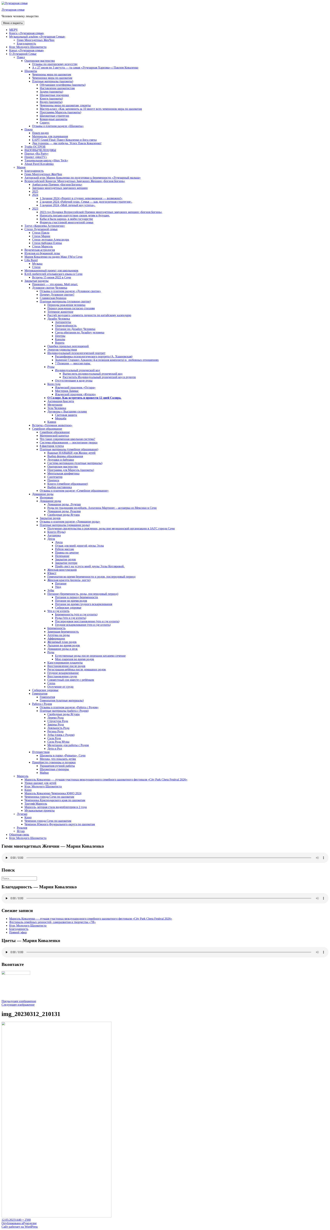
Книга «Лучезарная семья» (26, 33)
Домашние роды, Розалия (64, 511)
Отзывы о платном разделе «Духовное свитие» (70, 291)
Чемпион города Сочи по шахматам (47, 820)
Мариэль (22, 776)
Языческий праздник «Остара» (75, 387)
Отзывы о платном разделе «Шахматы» (58, 126)
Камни (51, 421)
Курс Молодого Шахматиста (27, 47)
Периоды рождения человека (66, 304)
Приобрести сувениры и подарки (54, 762)
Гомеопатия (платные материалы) (62, 700)
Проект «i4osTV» (35, 157)
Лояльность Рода (58, 728)
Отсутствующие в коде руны (73, 380)
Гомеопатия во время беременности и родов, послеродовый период (91, 576)
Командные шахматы (53, 119)
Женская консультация (62, 569)
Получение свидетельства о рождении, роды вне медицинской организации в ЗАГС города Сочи (111, 528)
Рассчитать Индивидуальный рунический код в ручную (99, 377)
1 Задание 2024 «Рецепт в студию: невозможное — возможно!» (81, 198)
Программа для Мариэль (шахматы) (70, 470)
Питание (60, 583)
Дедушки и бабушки (60, 459)
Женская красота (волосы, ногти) (69, 580)
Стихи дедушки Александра (50, 239)
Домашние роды (42, 494)
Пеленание (62, 556)
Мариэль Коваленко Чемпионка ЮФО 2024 (52, 793)
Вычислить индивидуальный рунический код (92, 373)
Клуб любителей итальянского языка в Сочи (53, 274)
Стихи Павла (40, 232)
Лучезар (22, 814)
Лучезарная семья (13, 9)
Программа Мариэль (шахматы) (60, 112)
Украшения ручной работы (57, 765)
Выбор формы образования (65, 456)
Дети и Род (54, 748)
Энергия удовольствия (62, 349)
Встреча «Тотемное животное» (52, 425)
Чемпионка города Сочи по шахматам (49, 796)
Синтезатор (54, 476)
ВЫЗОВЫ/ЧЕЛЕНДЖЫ (40, 150)
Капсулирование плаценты (65, 662)
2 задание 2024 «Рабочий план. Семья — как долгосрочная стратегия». (86, 201)
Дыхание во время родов (63, 645)
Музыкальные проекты (39, 810)
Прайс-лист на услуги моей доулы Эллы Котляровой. (90, 566)
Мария (21, 167)
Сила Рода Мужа (58, 741)
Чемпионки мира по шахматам (52, 77)
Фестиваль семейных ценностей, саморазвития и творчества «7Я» (52, 922)
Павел (21, 57)
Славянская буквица (53, 298)
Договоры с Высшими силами (67, 411)
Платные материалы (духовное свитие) (65, 301)
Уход (58, 587)
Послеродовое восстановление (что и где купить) (87, 621)
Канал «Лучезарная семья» (26, 50)
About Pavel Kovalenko (39, 163)
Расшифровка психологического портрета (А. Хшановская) (93, 356)
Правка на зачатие (67, 552)
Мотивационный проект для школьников (51, 270)
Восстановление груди (62, 676)
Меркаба (60, 418)
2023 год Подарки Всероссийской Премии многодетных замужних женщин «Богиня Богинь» (101, 212)
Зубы (50, 590)
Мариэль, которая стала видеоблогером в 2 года (55, 807)
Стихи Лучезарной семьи (40, 229)
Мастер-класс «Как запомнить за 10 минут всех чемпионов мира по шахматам (91, 108)
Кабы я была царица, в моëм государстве (66, 219)
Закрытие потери (66, 562)
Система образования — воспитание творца (68, 442)
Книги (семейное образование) (67, 483)
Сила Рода (54, 738)
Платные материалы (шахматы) (52, 81)
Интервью (46, 497)
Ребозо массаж (64, 549)
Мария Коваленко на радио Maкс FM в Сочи (53, 256)
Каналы (60, 339)
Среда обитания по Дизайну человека (79, 332)
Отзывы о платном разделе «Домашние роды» (70, 521)
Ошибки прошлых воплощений (68, 346)
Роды (50, 652)
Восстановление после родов (66, 666)
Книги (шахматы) (51, 98)
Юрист (51, 573)
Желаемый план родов (62, 642)
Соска (51, 683)
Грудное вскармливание (63, 673)
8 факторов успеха (52, 446)
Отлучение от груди (60, 686)
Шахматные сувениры (54, 769)
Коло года (53, 384)
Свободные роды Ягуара (63, 514)
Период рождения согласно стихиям (71, 308)
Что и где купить (58, 611)
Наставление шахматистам (57, 88)
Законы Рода (55, 724)
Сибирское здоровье (68, 607)
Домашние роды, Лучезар (64, 504)
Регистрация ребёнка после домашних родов (76, 669)
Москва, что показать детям (58, 759)
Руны (50, 366)
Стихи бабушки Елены (47, 243)
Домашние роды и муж (62, 648)
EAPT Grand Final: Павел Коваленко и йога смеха (64, 139)
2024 (35, 194)
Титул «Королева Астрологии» (44, 225)
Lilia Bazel (31, 260)
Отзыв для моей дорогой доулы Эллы (79, 545)
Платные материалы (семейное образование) (69, 449)
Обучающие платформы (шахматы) (63, 84)
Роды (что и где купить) (70, 617)
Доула (51, 538)
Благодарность (26, 43)
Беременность (56, 628)
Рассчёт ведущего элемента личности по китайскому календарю (89, 315)
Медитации (54, 404)
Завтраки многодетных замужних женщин (60, 188)
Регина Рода (55, 731)
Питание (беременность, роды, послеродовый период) (82, 593)
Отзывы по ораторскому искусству (55, 64)
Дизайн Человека (58, 318)
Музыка (37, 263)
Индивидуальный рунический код (77, 370)
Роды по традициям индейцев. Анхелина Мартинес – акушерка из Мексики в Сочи (102, 507)
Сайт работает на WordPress (20, 1226)
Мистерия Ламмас (67, 390)
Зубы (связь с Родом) (60, 734)
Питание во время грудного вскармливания (83, 604)
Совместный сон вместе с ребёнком (70, 679)
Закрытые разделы (36, 280)
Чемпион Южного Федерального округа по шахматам (59, 824)
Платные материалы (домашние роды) (65, 525)
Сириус (45, 122)
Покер (28, 129)
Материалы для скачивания (50, 136)
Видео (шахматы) (51, 102)
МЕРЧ (13, 29)
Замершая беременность (63, 631)
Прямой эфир (18, 932)
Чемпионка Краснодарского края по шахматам (54, 800)
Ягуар (21, 831)
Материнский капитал (54, 435)
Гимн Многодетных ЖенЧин (35, 40)
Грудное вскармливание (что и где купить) (83, 624)
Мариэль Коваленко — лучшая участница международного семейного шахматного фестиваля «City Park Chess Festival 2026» (105, 779)
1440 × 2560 (23, 1219)
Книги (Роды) (56, 532)
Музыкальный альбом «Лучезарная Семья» (37, 36)
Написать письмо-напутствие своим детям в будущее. (75, 215)
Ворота (59, 342)
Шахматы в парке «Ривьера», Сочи (63, 755)
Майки (44, 772)
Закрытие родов (50, 518)
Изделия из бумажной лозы (42, 253)
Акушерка (54, 535)
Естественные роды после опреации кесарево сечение (90, 655)
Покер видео (40, 133)
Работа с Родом (42, 703)
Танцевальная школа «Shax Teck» (46, 160)
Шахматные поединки (54, 95)
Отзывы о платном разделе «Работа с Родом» (69, 707)
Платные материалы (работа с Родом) (64, 710)
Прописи (53, 480)
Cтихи (36, 267)
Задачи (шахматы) (51, 91)
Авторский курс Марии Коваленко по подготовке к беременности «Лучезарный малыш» (82, 177)
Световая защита (66, 415)
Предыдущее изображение (19, 1001)
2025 (35, 191)
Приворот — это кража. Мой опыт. (55, 284)
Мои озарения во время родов (74, 659)
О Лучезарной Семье (22, 53)
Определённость (66, 325)
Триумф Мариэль (35, 803)
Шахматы (30, 71)
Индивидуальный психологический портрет (76, 353)
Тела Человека (56, 408)
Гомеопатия (39, 693)
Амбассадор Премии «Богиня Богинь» (57, 184)
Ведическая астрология (39, 249)
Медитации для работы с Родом (68, 745)
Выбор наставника (59, 487)
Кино (28, 789)
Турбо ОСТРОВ (34, 146)
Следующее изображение (18, 1004)
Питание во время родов (71, 600)
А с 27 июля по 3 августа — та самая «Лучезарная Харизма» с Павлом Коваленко (85, 67)
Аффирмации (56, 638)
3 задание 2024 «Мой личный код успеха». (67, 205)
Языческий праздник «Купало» (75, 394)
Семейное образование (47, 428)
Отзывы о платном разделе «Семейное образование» (74, 490)
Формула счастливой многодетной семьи (66, 222)
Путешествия (40, 752)
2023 (35, 208)
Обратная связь (19, 834)
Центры (60, 335)
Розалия (22, 827)
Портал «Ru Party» (36, 153)
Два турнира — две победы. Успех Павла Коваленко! (66, 143)
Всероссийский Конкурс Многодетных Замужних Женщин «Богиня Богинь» (74, 181)
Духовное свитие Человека (49, 287)
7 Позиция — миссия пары (73, 363)
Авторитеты (63, 322)
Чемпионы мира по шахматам (51, 74)
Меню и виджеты (13, 23)
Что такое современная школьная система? (67, 439)
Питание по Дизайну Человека (75, 329)
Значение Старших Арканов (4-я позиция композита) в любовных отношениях (107, 360)
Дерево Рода (55, 717)
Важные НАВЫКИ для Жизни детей (71, 452)
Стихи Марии (41, 236)
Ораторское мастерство (39, 60)
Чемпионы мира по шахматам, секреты (65, 105)
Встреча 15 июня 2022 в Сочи (51, 277)
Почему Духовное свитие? (57, 294)
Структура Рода (57, 721)
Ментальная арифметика (63, 473)
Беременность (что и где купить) (76, 614)
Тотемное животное (60, 311)
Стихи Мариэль (42, 246)
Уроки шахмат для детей (40, 783)
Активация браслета (60, 401)
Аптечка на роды (58, 635)
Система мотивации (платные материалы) (74, 463)
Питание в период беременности (76, 597)
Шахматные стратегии (54, 115)
